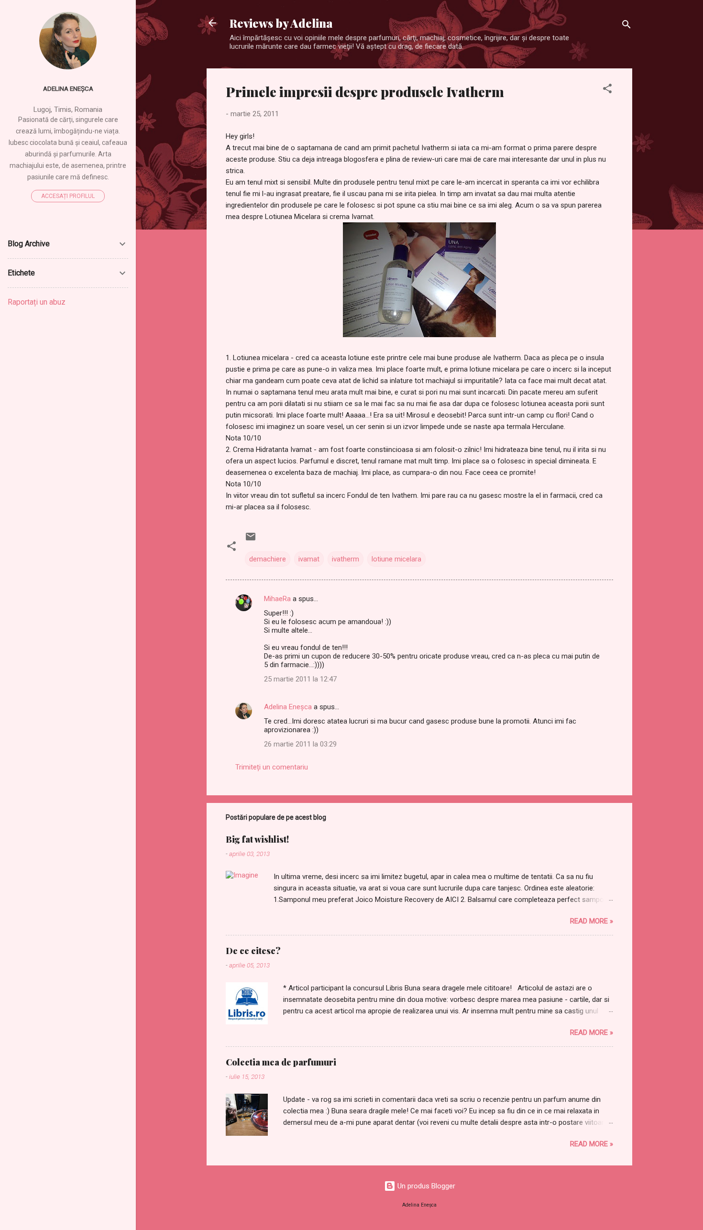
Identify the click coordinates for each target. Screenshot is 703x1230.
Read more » (591, 921)
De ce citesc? (253, 950)
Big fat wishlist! (257, 839)
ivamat (308, 559)
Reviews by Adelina (281, 23)
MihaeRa (277, 598)
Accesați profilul (68, 196)
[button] (607, 90)
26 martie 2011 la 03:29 (300, 744)
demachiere (267, 559)
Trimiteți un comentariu (271, 767)
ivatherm (345, 559)
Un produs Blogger (425, 1186)
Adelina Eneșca (288, 707)
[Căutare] (626, 26)
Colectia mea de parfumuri (281, 1062)
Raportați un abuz (37, 302)
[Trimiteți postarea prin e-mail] (250, 540)
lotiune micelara (396, 559)
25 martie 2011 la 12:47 (300, 679)
